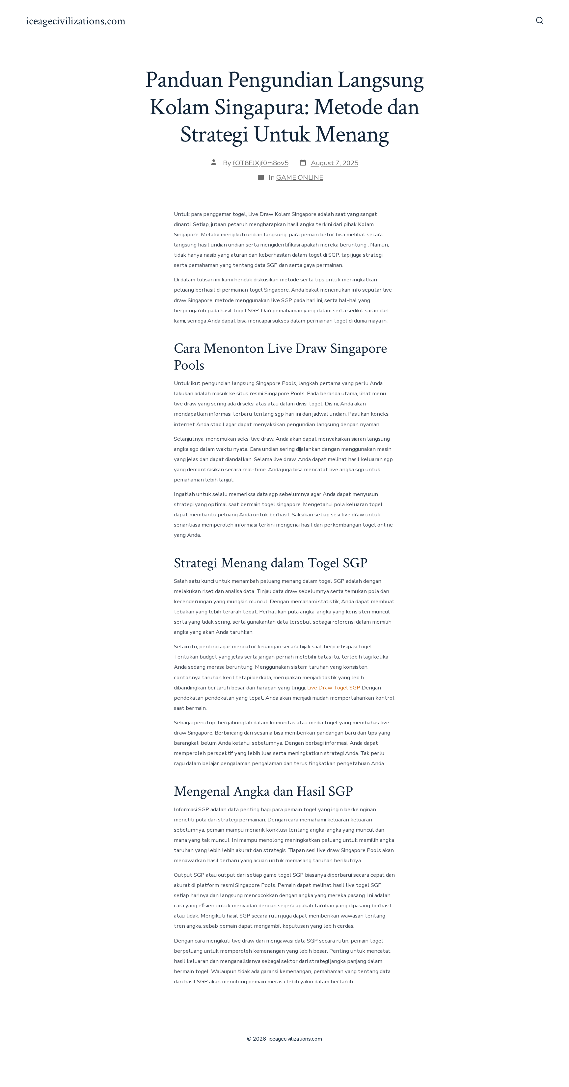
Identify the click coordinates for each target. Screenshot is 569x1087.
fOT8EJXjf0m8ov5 (260, 163)
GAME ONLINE (299, 177)
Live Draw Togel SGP (333, 687)
